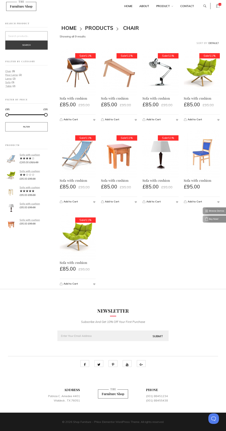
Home (69, 28)
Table (8, 86)
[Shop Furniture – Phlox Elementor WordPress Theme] (21, 5)
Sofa (8, 82)
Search (26, 45)
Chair (8, 71)
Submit (158, 336)
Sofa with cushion (30, 154)
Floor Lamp (11, 74)
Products (99, 28)
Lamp (8, 78)
